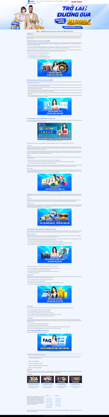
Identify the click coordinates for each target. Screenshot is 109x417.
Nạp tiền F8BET (58, 401)
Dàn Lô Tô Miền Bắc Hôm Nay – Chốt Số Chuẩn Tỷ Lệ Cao (76, 384)
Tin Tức (38, 2)
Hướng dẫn (61, 1)
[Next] (82, 383)
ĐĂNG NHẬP (79, 1)
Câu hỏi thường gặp (49, 401)
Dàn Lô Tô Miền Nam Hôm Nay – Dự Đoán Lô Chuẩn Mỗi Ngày (61, 384)
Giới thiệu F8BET (49, 398)
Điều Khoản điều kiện (49, 405)
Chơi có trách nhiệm (49, 404)
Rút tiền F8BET (58, 402)
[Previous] (27, 383)
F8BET (38, 1)
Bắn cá (51, 1)
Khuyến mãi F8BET (59, 405)
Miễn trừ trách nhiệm (49, 402)
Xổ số (57, 1)
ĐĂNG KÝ (74, 1)
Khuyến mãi (66, 1)
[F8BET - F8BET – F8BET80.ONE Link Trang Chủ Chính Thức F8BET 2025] (31, 2)
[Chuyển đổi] (28, 355)
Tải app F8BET (58, 404)
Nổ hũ (44, 1)
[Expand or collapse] (80, 34)
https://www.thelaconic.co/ (52, 238)
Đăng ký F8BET (58, 398)
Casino (41, 1)
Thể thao (47, 1)
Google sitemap (48, 407)
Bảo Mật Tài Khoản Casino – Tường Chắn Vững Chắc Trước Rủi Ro (33, 384)
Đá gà (54, 1)
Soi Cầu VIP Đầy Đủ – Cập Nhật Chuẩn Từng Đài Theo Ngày (47, 384)
